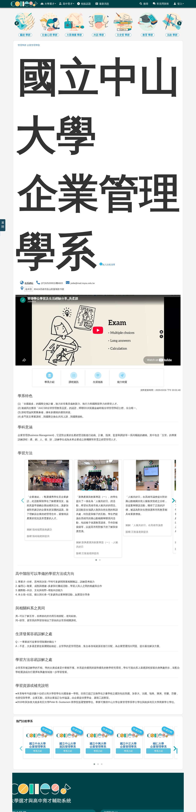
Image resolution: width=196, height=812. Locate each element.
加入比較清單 (108, 264)
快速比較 (47, 730)
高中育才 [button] (68, 3)
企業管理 (33, 45)
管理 (22, 45)
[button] (96, 560)
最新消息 (104, 3)
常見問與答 (163, 3)
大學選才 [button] (49, 3)
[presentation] (17, 23)
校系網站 (29, 283)
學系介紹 (37, 751)
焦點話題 (86, 3)
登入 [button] (179, 3)
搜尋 (145, 3)
